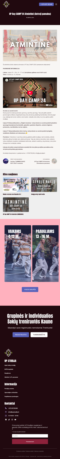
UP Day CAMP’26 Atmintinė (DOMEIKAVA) (13, 214)
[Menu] (56, 4)
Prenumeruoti (30, 441)
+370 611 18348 (46, 4)
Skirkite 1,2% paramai (11, 377)
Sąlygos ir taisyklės (39, 451)
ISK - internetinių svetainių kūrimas (43, 456)
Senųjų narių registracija (38, 194)
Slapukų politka (29, 451)
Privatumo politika (20, 451)
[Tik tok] (9, 419)
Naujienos (8, 373)
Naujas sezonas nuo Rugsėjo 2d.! (12, 194)
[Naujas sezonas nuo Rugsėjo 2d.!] (16, 184)
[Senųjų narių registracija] (44, 184)
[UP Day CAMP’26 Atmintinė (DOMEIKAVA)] (16, 204)
